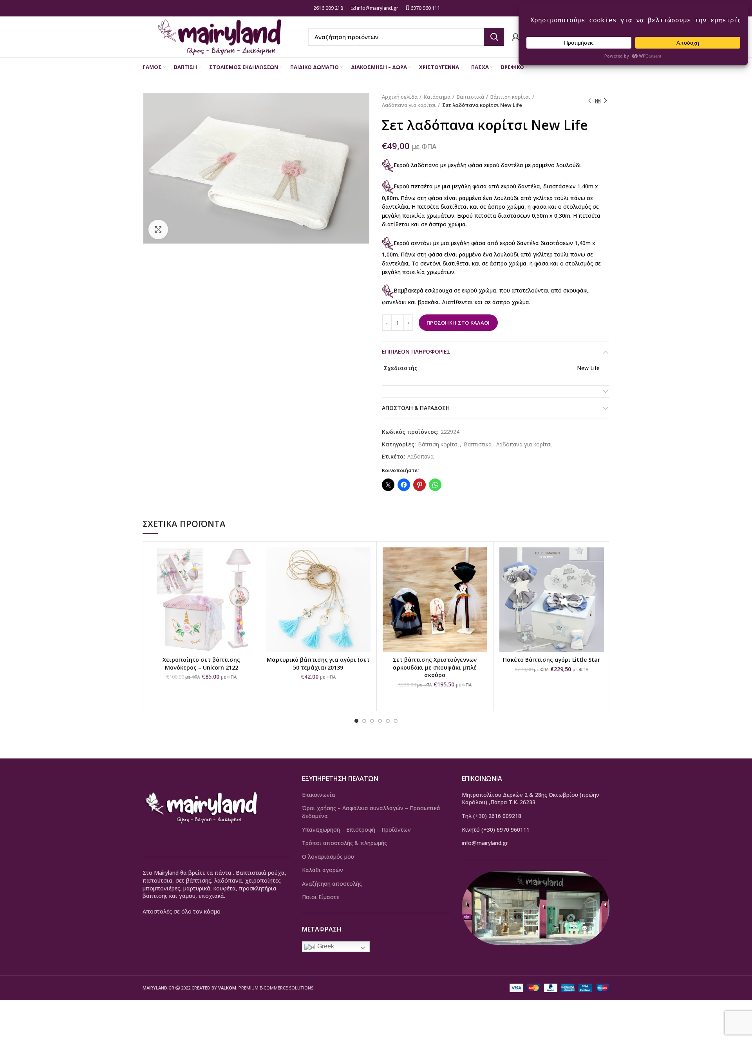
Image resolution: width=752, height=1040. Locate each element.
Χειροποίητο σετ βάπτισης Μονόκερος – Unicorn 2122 (201, 663)
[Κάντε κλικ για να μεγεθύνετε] (158, 229)
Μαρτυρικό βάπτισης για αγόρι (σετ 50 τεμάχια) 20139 (318, 663)
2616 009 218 (327, 8)
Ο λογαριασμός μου (328, 856)
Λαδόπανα (420, 456)
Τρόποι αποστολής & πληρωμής (344, 843)
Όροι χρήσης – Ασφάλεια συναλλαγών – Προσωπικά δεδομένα (371, 812)
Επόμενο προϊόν (605, 101)
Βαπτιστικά (470, 96)
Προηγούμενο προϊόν (590, 101)
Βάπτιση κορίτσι (510, 96)
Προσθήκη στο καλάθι (458, 322)
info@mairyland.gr (377, 8)
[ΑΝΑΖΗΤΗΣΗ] (494, 37)
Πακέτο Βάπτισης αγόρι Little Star (551, 659)
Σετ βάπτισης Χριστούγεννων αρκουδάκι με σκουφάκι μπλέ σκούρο (435, 667)
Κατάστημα (437, 96)
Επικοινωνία (318, 794)
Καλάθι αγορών (322, 870)
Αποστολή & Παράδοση (416, 408)
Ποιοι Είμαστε (320, 897)
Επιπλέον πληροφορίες (416, 351)
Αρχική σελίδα (400, 96)
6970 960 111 (424, 8)
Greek (325, 946)
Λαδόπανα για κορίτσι (409, 104)
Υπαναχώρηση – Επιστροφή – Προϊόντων (356, 829)
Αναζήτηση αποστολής (332, 883)
